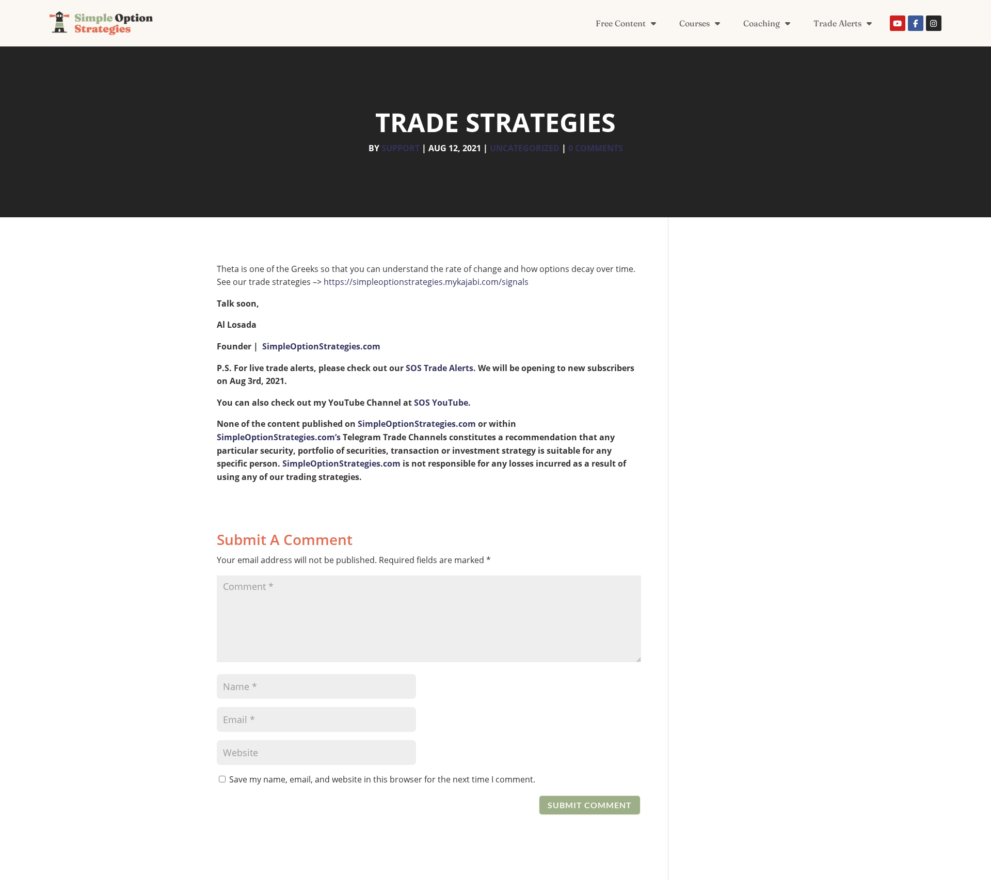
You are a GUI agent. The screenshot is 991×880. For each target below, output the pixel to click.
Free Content (621, 23)
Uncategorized (525, 148)
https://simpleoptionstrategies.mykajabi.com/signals (426, 281)
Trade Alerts (837, 23)
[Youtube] (897, 23)
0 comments (595, 148)
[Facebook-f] (915, 23)
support (400, 148)
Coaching (761, 23)
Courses (694, 23)
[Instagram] (933, 23)
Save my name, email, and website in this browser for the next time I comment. (382, 779)
